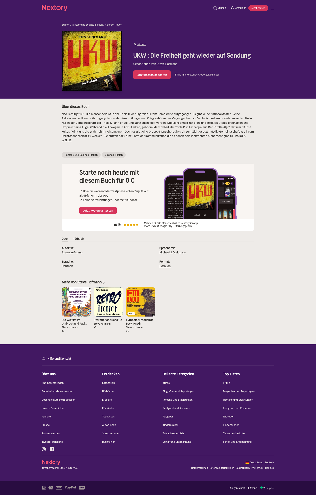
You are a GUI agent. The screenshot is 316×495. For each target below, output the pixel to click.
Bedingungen (243, 468)
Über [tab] (65, 238)
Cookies (269, 468)
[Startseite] (126, 8)
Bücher (65, 24)
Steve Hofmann (167, 64)
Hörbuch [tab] (78, 238)
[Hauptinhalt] (272, 8)
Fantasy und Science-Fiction (87, 24)
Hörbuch (165, 266)
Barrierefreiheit (199, 468)
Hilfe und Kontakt (59, 359)
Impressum (257, 468)
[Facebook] (52, 449)
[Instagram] (44, 449)
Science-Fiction (113, 24)
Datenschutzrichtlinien (222, 468)
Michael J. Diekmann (172, 252)
